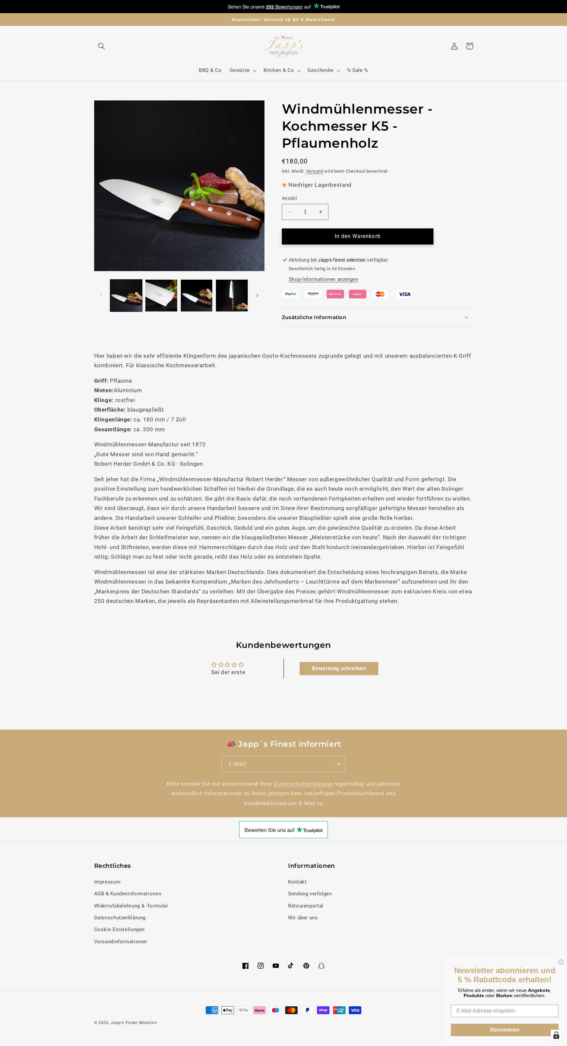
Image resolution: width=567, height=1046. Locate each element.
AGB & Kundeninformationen (127, 894)
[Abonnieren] (337, 764)
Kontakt (297, 882)
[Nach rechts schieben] (257, 295)
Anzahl (289, 198)
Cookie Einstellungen (119, 929)
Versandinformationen (120, 942)
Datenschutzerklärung (303, 783)
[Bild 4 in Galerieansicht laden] (232, 295)
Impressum (107, 882)
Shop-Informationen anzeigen (323, 279)
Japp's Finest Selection (134, 1022)
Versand (314, 171)
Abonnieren (504, 1030)
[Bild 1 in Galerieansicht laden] (126, 295)
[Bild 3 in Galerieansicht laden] (197, 295)
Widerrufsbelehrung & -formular (131, 906)
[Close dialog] (561, 962)
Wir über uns (303, 918)
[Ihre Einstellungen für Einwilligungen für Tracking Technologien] (556, 1035)
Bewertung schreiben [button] (339, 668)
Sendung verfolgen (310, 894)
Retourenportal (306, 906)
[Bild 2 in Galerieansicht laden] (161, 295)
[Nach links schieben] (101, 295)
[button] (101, 45)
